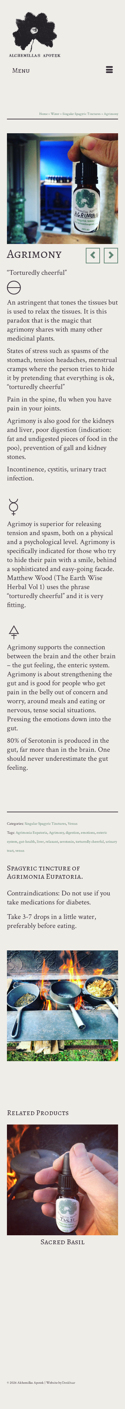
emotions (88, 832)
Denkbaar (68, 1383)
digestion (72, 832)
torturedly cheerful (90, 841)
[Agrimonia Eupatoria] (62, 187)
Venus (72, 823)
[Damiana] (93, 255)
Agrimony (56, 832)
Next (112, 1194)
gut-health (27, 841)
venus (19, 850)
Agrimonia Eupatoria (31, 832)
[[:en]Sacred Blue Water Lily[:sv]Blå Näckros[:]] (111, 255)
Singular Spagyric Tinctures (45, 823)
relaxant (51, 841)
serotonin (67, 841)
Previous (13, 1194)
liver (40, 841)
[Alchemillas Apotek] (62, 35)
